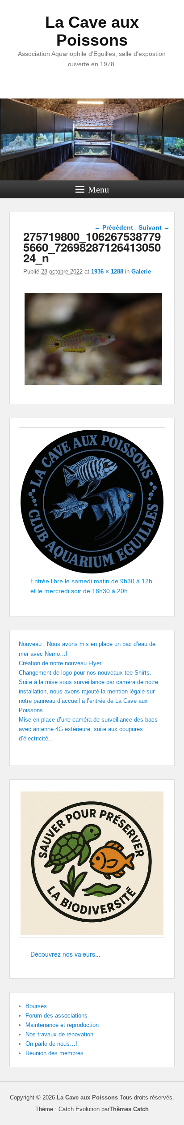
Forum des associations (56, 1015)
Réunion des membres (54, 1053)
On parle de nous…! (51, 1043)
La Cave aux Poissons (92, 31)
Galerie (141, 271)
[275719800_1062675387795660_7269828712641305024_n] (93, 385)
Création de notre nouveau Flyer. (61, 663)
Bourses (36, 1006)
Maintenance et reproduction (62, 1025)
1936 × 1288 (107, 271)
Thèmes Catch (129, 1109)
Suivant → (154, 227)
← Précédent (113, 227)
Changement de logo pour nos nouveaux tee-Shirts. (85, 672)
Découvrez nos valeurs (62, 954)
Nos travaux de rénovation (59, 1034)
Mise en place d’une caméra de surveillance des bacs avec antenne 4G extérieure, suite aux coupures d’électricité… (88, 729)
